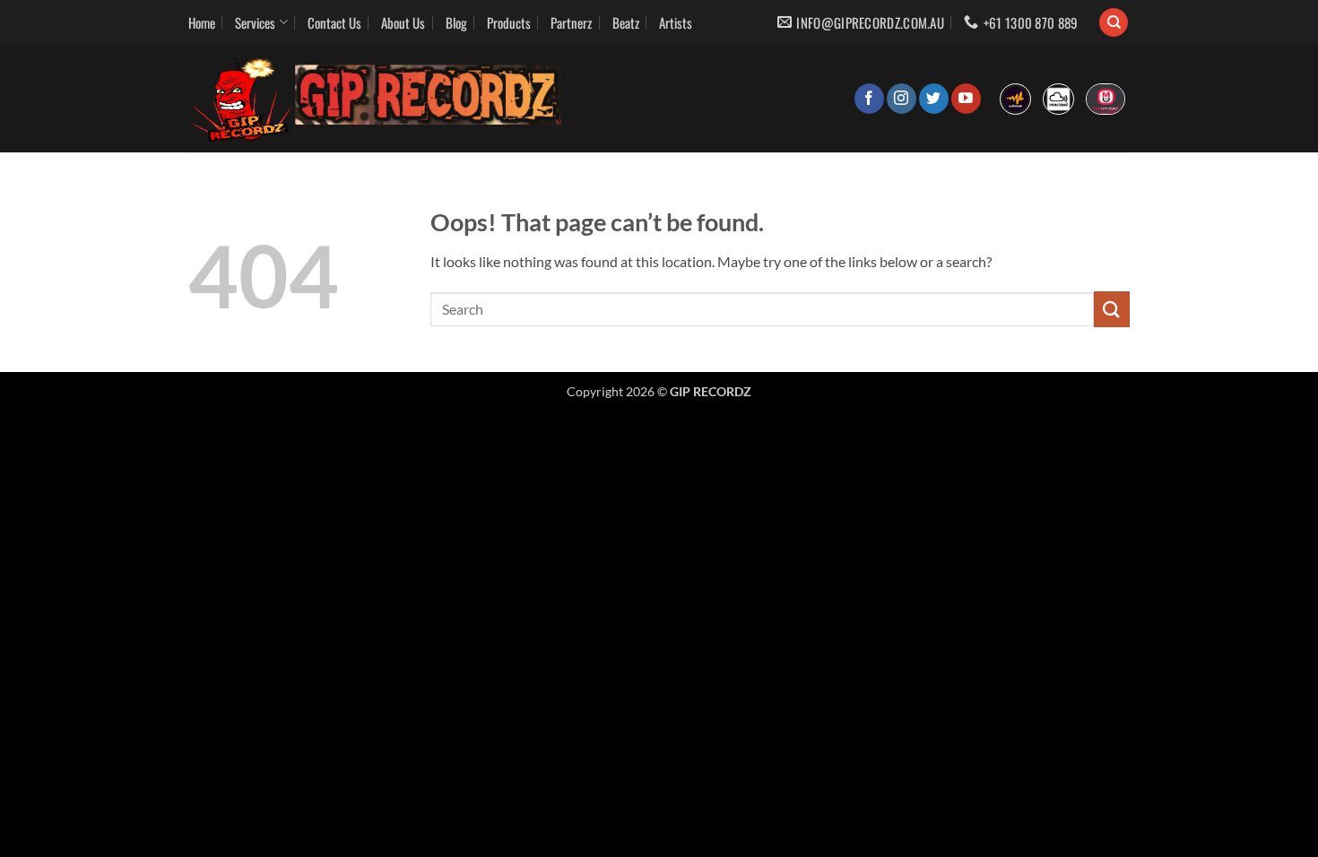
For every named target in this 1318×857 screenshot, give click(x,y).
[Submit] (1112, 308)
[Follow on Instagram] (901, 98)
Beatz (625, 22)
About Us (403, 22)
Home (201, 22)
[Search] (1113, 23)
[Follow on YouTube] (966, 98)
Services (255, 22)
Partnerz (571, 22)
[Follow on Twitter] (934, 98)
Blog (456, 22)
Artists (675, 22)
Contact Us (334, 22)
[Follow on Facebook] (869, 98)
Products (509, 22)
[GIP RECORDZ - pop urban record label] (377, 98)
